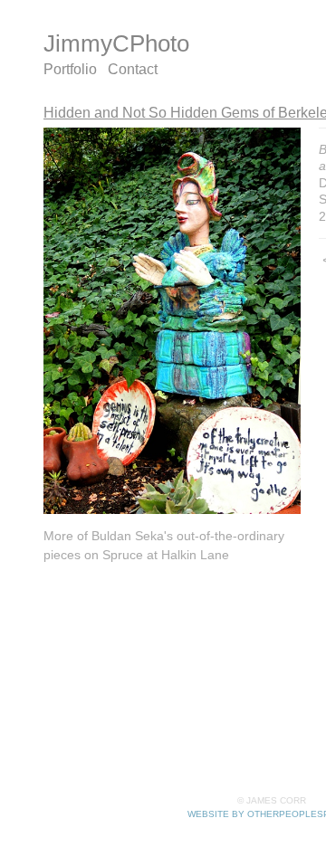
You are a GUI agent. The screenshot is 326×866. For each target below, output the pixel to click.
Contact (133, 69)
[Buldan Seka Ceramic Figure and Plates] (172, 321)
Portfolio (70, 69)
